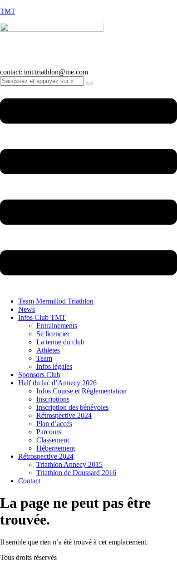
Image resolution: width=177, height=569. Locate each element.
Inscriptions (52, 399)
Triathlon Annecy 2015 (69, 464)
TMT (7, 11)
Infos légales (54, 366)
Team (44, 358)
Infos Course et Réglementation (81, 391)
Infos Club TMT (42, 317)
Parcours (48, 432)
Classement (52, 440)
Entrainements (56, 325)
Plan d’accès (54, 423)
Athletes (48, 350)
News (26, 309)
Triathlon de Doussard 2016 (76, 472)
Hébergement (55, 448)
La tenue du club (60, 342)
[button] (88, 188)
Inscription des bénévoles (72, 407)
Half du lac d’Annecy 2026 (57, 383)
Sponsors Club (39, 374)
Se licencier (52, 334)
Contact (29, 481)
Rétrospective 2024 (64, 415)
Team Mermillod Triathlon (55, 301)
